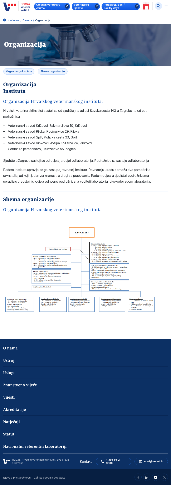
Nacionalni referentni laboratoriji (35, 446)
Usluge (9, 372)
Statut (8, 433)
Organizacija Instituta (19, 71)
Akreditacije (14, 409)
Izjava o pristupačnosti (17, 477)
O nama (27, 20)
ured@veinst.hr (153, 461)
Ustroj (8, 360)
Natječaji (11, 421)
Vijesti (9, 397)
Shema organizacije (52, 71)
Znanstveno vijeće (20, 384)
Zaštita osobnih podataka (49, 477)
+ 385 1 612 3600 (113, 461)
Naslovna (13, 20)
